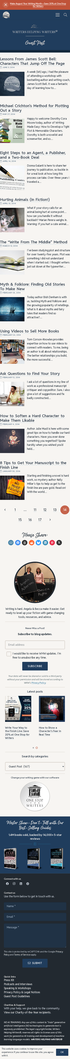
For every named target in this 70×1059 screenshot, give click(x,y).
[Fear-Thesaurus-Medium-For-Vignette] (12, 859)
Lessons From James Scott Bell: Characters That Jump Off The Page (32, 61)
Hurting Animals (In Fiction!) (25, 199)
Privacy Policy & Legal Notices (22, 992)
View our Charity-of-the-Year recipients (27, 1012)
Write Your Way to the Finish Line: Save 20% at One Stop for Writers (17, 733)
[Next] (50, 519)
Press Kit (9, 980)
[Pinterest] (27, 883)
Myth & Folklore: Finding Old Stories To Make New (32, 286)
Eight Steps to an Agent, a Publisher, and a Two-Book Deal (33, 155)
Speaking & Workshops (17, 988)
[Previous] (5, 509)
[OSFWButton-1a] (35, 796)
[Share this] (18, 542)
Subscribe (35, 666)
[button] (58, 15)
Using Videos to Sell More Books (29, 331)
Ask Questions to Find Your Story (30, 373)
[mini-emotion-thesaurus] (58, 859)
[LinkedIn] (21, 883)
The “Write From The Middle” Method (33, 242)
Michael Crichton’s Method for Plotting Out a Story (34, 108)
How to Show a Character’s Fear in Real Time (50, 731)
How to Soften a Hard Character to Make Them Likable (32, 418)
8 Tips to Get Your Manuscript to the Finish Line (33, 465)
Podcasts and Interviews (18, 984)
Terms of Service (22, 954)
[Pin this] (52, 542)
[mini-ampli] (35, 859)
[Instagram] (14, 883)
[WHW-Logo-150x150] (6, 15)
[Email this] (11, 542)
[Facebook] (7, 883)
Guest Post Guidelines (17, 996)
